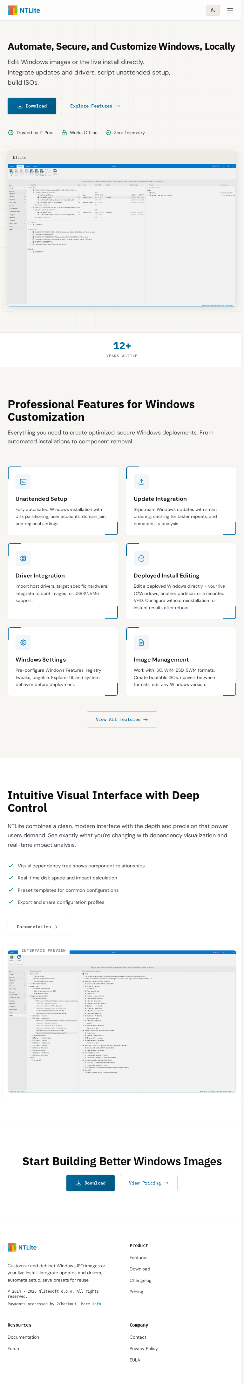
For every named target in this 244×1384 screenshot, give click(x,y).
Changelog (141, 1280)
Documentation (34, 927)
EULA (135, 1360)
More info (91, 1304)
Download (36, 106)
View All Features (118, 719)
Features (138, 1257)
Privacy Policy (144, 1348)
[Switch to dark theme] (213, 10)
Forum (14, 1348)
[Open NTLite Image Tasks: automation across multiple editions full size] (122, 1021)
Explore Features (91, 106)
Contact (138, 1337)
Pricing (136, 1292)
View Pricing (144, 1183)
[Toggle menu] (230, 10)
